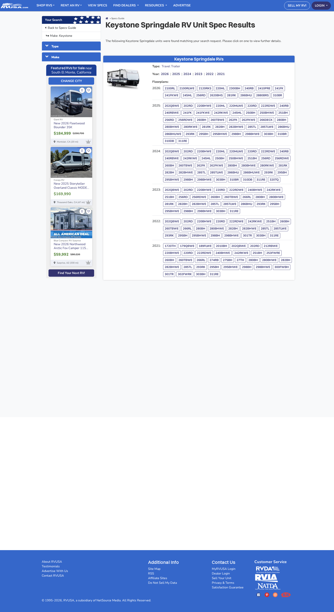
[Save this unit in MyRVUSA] (89, 90)
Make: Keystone (61, 36)
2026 (165, 74)
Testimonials (51, 566)
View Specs (97, 5)
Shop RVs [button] (44, 5)
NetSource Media (108, 600)
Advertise (182, 5)
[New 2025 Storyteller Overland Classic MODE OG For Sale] (71, 162)
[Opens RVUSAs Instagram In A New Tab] (275, 594)
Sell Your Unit (221, 578)
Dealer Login (221, 573)
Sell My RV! (297, 5)
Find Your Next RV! (71, 273)
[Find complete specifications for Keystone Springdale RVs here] (125, 77)
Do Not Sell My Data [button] (162, 583)
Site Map (154, 569)
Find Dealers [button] (124, 5)
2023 (198, 74)
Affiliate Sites (157, 578)
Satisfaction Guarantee (228, 587)
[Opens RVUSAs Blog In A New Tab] (286, 594)
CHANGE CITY (71, 81)
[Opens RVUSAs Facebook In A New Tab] (258, 594)
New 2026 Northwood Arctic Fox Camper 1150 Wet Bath (71, 248)
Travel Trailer (171, 66)
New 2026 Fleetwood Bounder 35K (69, 125)
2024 (187, 74)
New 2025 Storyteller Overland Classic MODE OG (70, 188)
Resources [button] (155, 5)
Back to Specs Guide (62, 28)
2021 (221, 74)
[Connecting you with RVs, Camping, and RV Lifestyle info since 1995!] (14, 5)
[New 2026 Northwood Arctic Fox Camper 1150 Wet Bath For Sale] (71, 222)
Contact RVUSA (53, 576)
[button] (52, 46)
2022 (210, 74)
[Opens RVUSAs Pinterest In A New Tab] (267, 594)
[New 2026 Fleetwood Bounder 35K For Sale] (71, 101)
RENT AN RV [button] (70, 5)
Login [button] (320, 5)
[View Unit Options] (82, 90)
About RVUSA (52, 562)
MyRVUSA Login (223, 569)
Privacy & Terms (223, 583)
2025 (176, 74)
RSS (151, 573)
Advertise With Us (55, 571)
